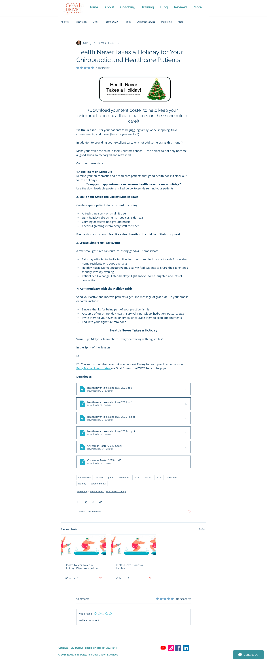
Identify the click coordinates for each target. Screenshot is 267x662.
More (180, 21)
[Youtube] (163, 648)
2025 (159, 477)
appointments (98, 483)
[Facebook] (178, 648)
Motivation (81, 21)
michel (99, 477)
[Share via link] (100, 502)
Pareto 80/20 (111, 21)
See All (202, 528)
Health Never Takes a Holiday (129, 566)
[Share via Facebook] (77, 502)
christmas (172, 477)
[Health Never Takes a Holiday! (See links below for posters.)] (83, 547)
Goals (96, 21)
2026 (136, 477)
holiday (82, 483)
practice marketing (116, 491)
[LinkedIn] (186, 648)
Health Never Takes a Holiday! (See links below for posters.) (81, 566)
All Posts (65, 21)
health (148, 477)
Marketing (166, 21)
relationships (97, 491)
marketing (124, 477)
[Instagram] (171, 648)
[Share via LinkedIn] (92, 502)
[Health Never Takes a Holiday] (133, 547)
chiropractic (84, 477)
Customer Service (146, 21)
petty (110, 477)
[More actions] (189, 43)
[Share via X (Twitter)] (85, 502)
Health (127, 21)
